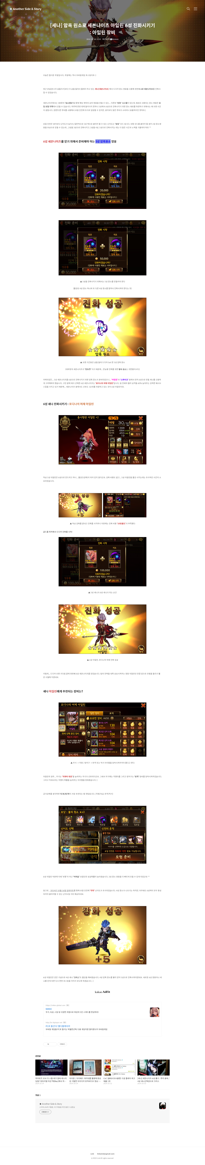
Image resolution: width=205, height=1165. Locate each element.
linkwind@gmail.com (105, 1153)
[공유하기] (51, 1044)
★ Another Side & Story (21, 9)
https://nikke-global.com (55, 1005)
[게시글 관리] (54, 1044)
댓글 (38, 1095)
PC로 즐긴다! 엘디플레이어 (58, 1026)
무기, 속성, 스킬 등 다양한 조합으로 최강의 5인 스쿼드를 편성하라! (72, 1012)
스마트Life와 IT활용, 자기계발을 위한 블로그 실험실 (57, 1107)
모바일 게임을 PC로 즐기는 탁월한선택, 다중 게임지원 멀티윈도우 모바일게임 (76, 1029)
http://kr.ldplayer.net (54, 1022)
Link (92, 1153)
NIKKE (49, 1009)
